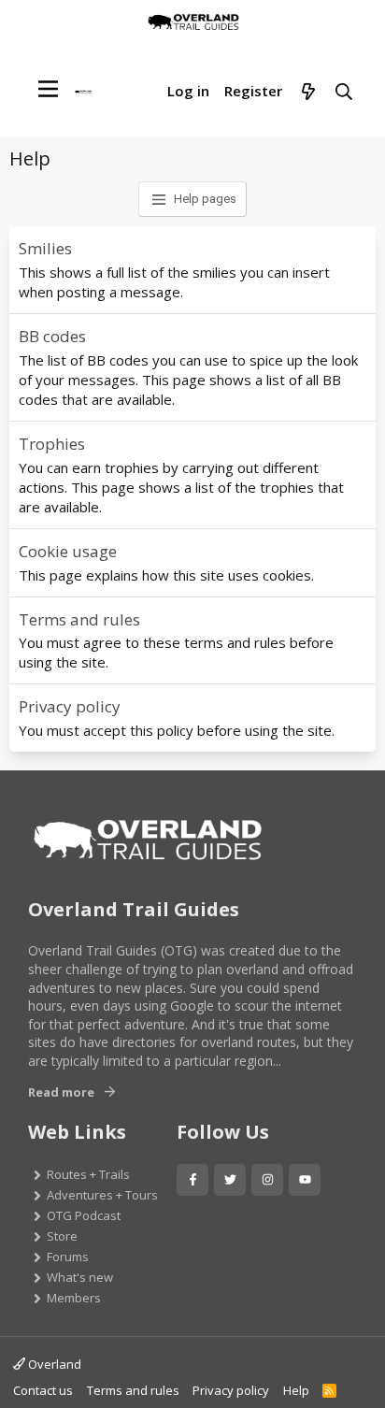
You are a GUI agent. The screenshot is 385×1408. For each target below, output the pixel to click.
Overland (53, 1364)
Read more (61, 1092)
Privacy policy (70, 706)
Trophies (52, 443)
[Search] (344, 92)
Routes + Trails (88, 1174)
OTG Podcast (84, 1215)
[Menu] (48, 89)
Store (62, 1236)
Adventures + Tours (102, 1194)
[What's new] (308, 92)
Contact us (43, 1390)
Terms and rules (79, 619)
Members (74, 1297)
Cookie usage (68, 551)
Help (296, 1390)
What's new (80, 1277)
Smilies (45, 248)
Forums (68, 1256)
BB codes (52, 336)
